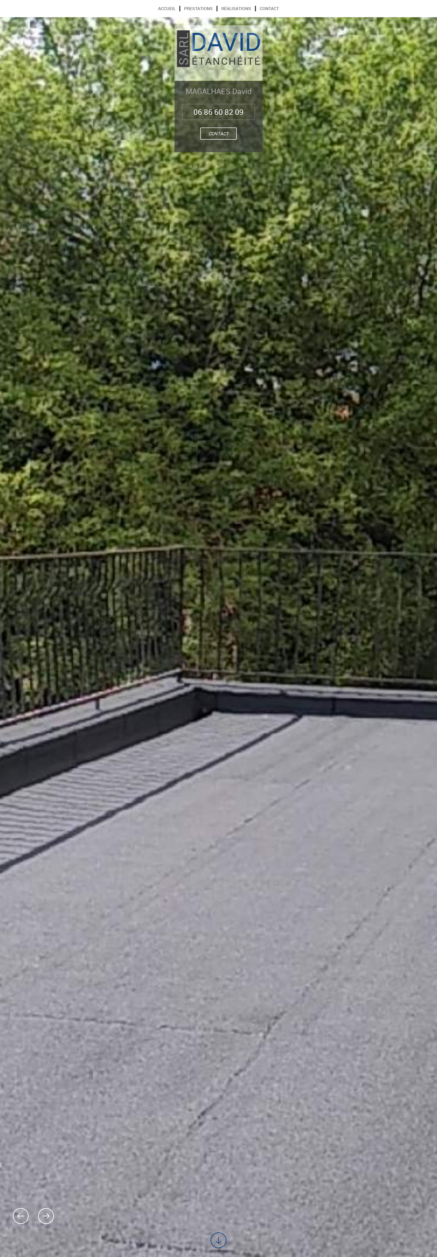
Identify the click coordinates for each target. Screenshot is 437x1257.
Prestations (198, 8)
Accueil (167, 8)
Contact (218, 134)
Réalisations (236, 8)
